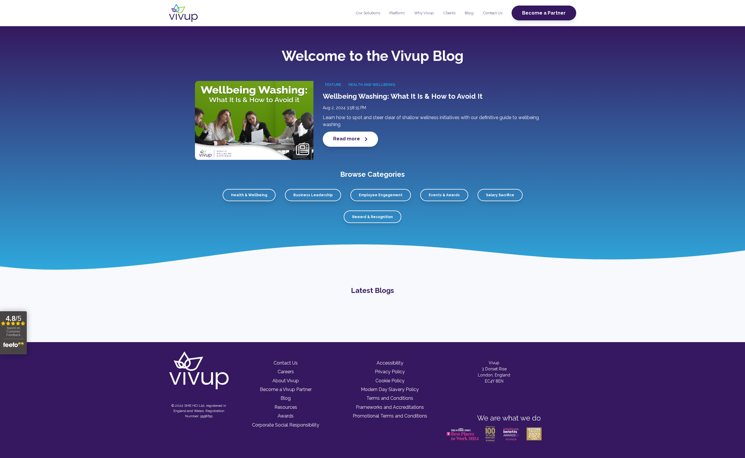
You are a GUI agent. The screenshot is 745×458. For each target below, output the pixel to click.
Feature (333, 85)
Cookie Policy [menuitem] (390, 380)
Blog (469, 12)
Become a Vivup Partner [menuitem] (286, 389)
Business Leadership (313, 195)
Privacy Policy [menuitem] (390, 371)
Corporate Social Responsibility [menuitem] (285, 425)
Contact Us (492, 12)
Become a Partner (544, 13)
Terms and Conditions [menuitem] (389, 398)
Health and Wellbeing (371, 85)
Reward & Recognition (372, 217)
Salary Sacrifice (500, 195)
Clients (449, 12)
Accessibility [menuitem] (390, 363)
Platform (397, 12)
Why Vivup (424, 12)
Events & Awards (444, 195)
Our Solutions (368, 12)
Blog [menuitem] (286, 398)
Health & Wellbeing (249, 195)
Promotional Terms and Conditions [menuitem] (390, 416)
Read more (347, 139)
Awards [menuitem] (286, 416)
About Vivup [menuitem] (285, 380)
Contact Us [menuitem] (286, 363)
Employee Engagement (380, 195)
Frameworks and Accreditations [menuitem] (390, 407)
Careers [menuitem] (286, 371)
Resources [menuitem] (285, 407)
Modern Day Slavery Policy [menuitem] (390, 389)
